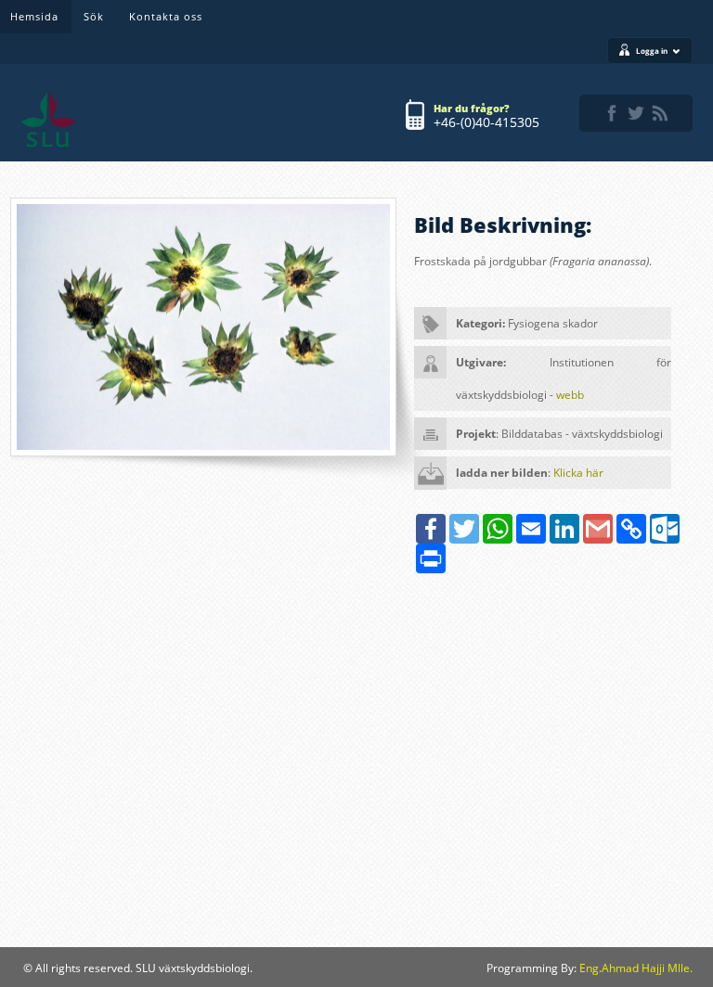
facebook (611, 113)
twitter (636, 113)
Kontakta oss (165, 16)
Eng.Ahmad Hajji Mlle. (636, 968)
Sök (94, 16)
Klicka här (578, 473)
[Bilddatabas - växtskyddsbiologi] (48, 119)
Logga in (652, 50)
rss (660, 113)
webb (570, 395)
